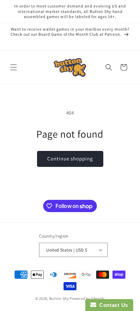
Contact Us (112, 305)
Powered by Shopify (87, 298)
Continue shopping (70, 158)
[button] (13, 67)
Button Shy (59, 298)
